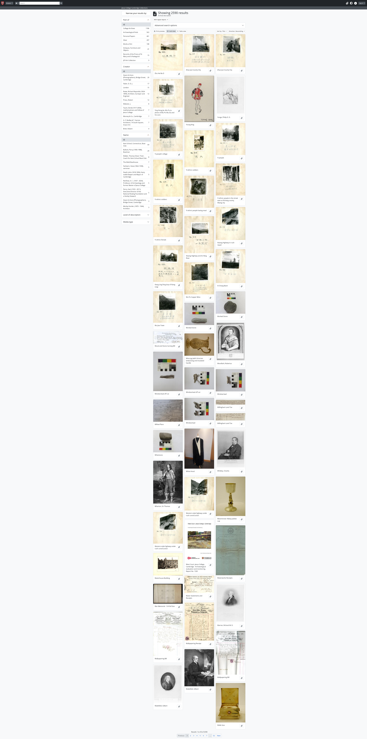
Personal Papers (136, 36)
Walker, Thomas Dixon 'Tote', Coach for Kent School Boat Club (136, 157)
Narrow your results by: (136, 13)
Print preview (160, 31)
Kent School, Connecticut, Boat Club (136, 144)
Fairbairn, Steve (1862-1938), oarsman (136, 167)
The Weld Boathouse (136, 162)
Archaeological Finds (136, 32)
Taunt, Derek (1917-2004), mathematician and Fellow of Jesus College (136, 110)
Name (126, 135)
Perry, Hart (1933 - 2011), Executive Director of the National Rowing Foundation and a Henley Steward (136, 192)
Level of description (131, 215)
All (124, 24)
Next (218, 736)
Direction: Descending (236, 31)
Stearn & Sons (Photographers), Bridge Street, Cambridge (136, 77)
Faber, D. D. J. (136, 84)
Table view (182, 31)
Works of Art (136, 44)
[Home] (3, 3)
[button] (347, 3)
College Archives (136, 28)
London (136, 88)
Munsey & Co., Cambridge (136, 116)
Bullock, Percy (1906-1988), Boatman (136, 151)
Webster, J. (136, 104)
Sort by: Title (221, 31)
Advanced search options (166, 25)
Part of (126, 20)
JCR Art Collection (136, 60)
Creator (126, 66)
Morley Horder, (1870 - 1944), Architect (136, 207)
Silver (136, 40)
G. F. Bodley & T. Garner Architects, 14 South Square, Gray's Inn (136, 122)
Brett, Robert (136, 129)
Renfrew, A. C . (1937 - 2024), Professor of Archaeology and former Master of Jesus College (136, 183)
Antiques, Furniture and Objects (136, 49)
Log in (361, 3)
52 (214, 736)
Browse (8, 3)
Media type (128, 222)
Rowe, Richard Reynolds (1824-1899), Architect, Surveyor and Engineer (136, 93)
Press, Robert (136, 100)
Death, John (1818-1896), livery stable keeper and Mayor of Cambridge (136, 174)
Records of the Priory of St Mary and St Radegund (136, 55)
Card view (172, 31)
